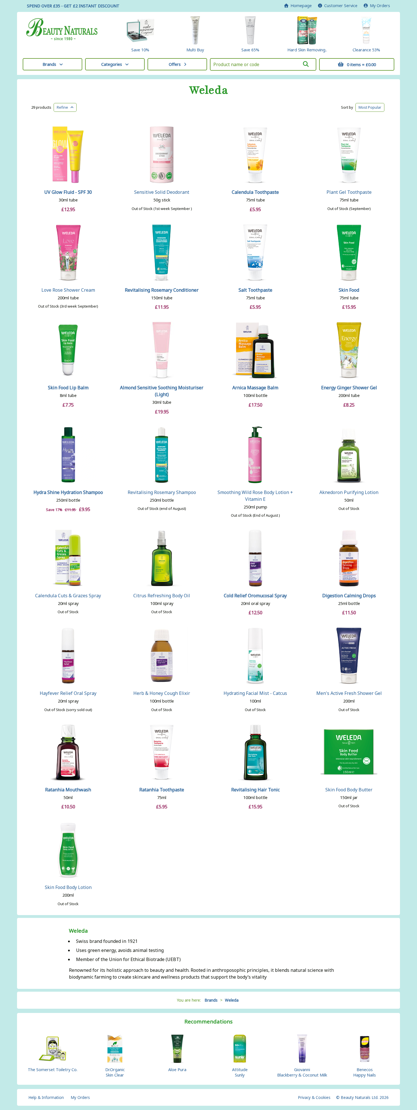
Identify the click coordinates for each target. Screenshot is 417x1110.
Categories (111, 64)
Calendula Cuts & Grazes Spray (68, 595)
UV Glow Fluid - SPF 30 (68, 192)
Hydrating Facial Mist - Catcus (255, 693)
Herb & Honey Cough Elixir (161, 693)
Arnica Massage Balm (255, 387)
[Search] (305, 64)
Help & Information (46, 1097)
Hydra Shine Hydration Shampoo (68, 492)
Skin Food (349, 290)
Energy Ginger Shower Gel (349, 387)
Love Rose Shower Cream (68, 290)
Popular (370, 107)
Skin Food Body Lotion (68, 887)
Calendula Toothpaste (255, 192)
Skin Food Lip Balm (68, 387)
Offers (175, 64)
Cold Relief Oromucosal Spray (255, 595)
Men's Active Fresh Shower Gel (349, 693)
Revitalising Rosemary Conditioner (162, 290)
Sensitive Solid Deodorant (161, 192)
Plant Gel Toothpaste (349, 192)
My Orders (379, 5)
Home (300, 5)
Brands (49, 64)
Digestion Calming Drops (349, 595)
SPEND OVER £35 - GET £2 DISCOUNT (73, 6)
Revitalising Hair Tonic (255, 790)
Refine (64, 107)
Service (340, 5)
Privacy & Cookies (314, 1097)
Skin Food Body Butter (348, 790)
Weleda (208, 90)
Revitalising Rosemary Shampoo (162, 492)
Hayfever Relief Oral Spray (68, 693)
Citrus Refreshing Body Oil (161, 595)
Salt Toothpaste (255, 290)
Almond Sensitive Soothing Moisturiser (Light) (161, 391)
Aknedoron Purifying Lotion (348, 492)
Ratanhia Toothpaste (161, 790)
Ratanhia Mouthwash (68, 790)
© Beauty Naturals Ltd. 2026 (362, 1097)
